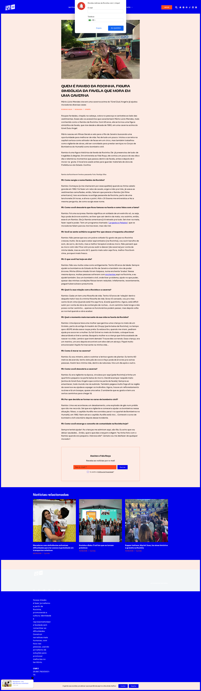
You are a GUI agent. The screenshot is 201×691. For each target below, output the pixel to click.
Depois (99, 28)
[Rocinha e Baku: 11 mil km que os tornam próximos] (100, 520)
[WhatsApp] (180, 7)
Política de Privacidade (105, 472)
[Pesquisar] (176, 7)
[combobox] (92, 20)
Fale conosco (104, 600)
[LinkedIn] (193, 7)
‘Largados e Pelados (117, 223)
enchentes (110, 274)
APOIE (166, 7)
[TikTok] (190, 7)
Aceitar (123, 686)
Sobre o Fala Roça (66, 600)
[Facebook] (186, 7)
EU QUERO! (116, 28)
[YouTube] (196, 7)
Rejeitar (133, 686)
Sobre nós (125, 7)
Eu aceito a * (102, 472)
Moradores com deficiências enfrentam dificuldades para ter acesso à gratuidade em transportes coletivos (53, 548)
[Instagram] (183, 7)
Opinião (88, 109)
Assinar (123, 467)
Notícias (72, 7)
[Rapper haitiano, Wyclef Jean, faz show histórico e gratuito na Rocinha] (146, 520)
